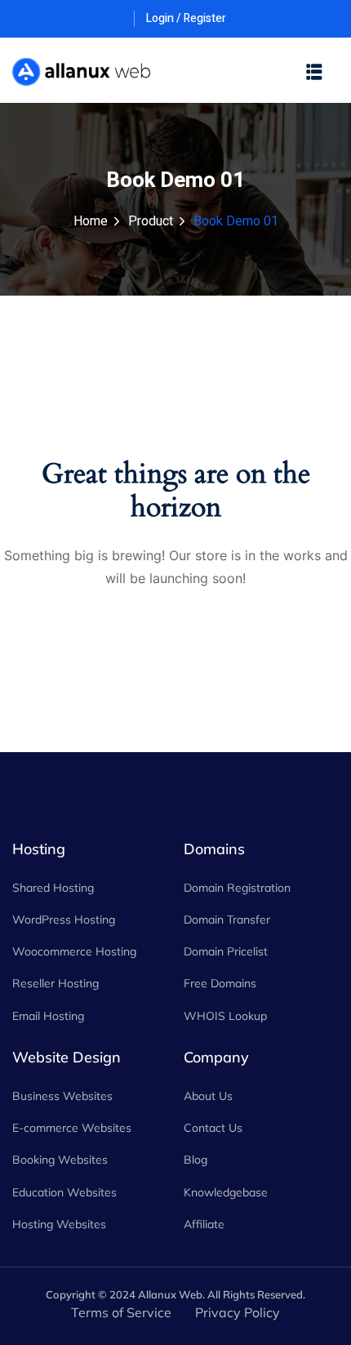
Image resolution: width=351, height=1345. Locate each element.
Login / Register (186, 18)
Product (150, 221)
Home (90, 221)
